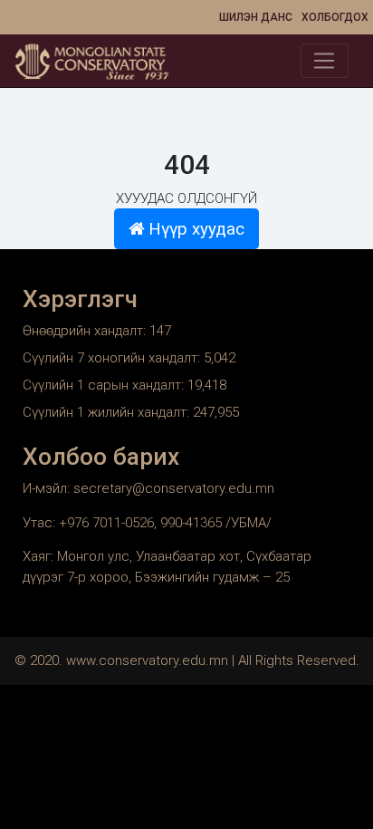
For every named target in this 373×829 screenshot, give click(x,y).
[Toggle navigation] (325, 60)
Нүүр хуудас (194, 229)
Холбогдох (334, 17)
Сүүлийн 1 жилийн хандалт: (108, 412)
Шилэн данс (255, 17)
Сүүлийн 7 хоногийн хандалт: (113, 358)
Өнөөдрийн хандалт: (86, 331)
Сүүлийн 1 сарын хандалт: (105, 385)
